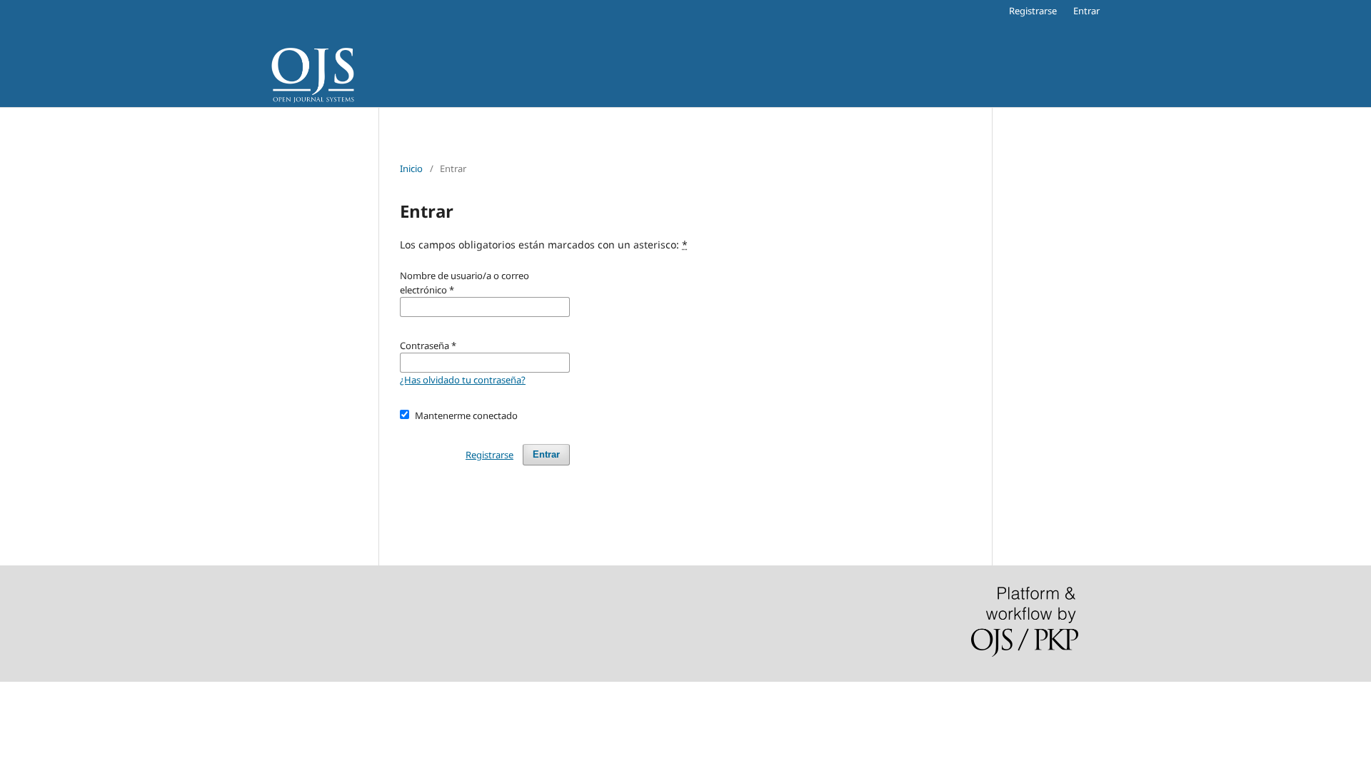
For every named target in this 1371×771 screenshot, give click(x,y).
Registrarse (1033, 10)
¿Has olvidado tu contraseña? (463, 379)
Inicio (411, 168)
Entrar (1086, 10)
